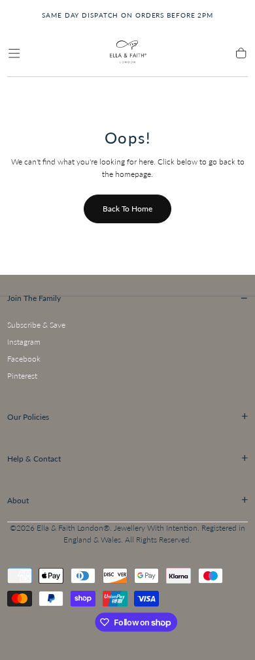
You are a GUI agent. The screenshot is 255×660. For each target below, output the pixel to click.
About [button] (127, 499)
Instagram (24, 342)
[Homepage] (127, 54)
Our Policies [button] (127, 416)
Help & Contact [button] (127, 457)
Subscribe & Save (36, 325)
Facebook (24, 359)
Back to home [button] (127, 208)
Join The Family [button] (127, 298)
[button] (14, 53)
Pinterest (22, 376)
